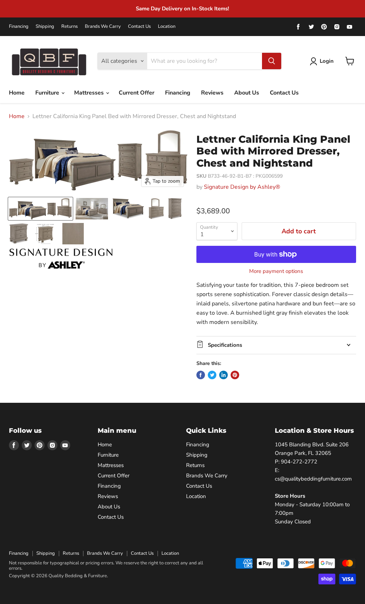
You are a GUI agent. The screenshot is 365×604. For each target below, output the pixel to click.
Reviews (212, 93)
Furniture (48, 93)
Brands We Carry (103, 26)
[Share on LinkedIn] (223, 375)
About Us (246, 93)
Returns (69, 26)
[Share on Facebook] (200, 375)
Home (17, 93)
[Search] (271, 61)
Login (327, 61)
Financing (19, 26)
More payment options (276, 271)
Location (166, 26)
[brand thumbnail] (61, 258)
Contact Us (139, 26)
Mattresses (89, 93)
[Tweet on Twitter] (212, 375)
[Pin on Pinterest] (235, 375)
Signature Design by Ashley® (242, 187)
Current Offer (136, 93)
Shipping (45, 26)
